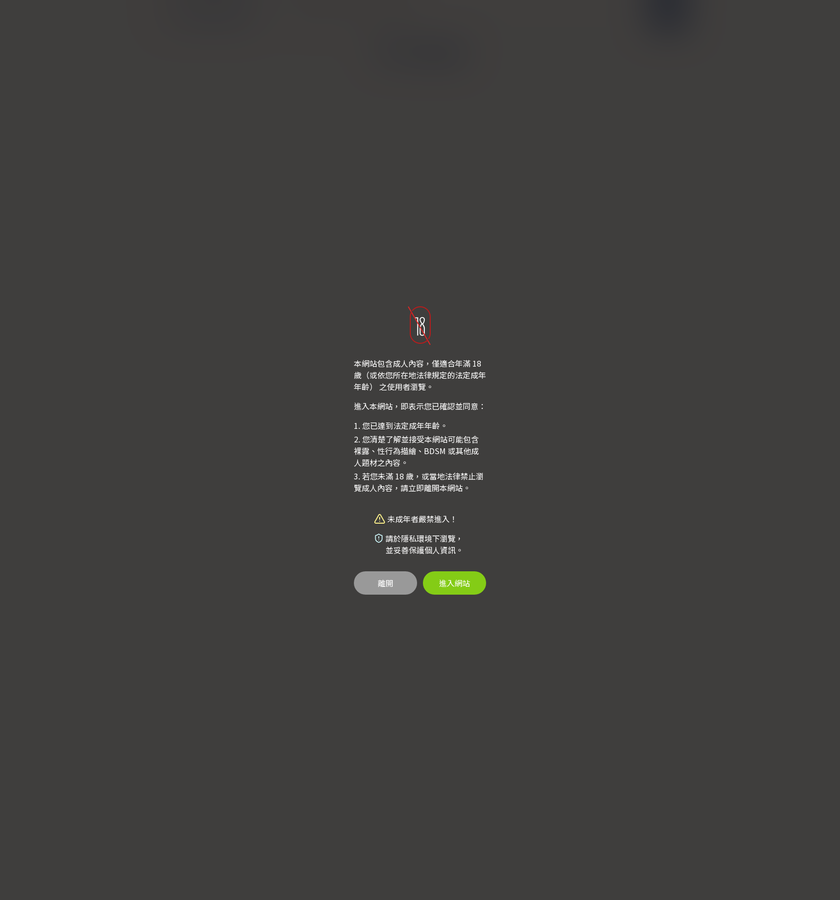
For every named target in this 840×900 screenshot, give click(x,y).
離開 (385, 583)
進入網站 (454, 583)
